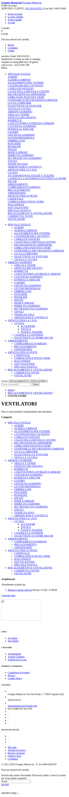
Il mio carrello (15, 19)
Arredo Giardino (16, 656)
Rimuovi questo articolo (20, 590)
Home (11, 45)
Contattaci (13, 47)
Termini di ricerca (17, 750)
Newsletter (13, 641)
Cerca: (4, 381)
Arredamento (14, 654)
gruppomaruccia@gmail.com (22, 705)
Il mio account (15, 14)
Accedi (11, 22)
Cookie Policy (15, 678)
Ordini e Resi (14, 756)
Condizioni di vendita (19, 672)
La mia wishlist (15, 16)
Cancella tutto (8, 595)
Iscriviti (5, 784)
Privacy (11, 675)
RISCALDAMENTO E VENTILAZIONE (30, 393)
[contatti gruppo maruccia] (21, 619)
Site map (12, 747)
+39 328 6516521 (33, 8)
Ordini (11, 50)
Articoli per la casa (17, 659)
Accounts (12, 638)
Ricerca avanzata (16, 753)
